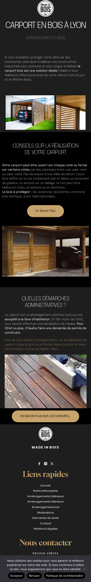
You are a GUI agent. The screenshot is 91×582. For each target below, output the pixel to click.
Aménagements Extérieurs (45, 496)
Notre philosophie (45, 491)
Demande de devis (45, 518)
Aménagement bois (45, 507)
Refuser (34, 575)
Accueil (45, 485)
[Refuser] (84, 568)
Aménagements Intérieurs (46, 502)
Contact (45, 523)
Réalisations (45, 513)
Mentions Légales (46, 529)
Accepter (16, 575)
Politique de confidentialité (64, 575)
